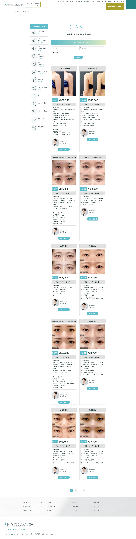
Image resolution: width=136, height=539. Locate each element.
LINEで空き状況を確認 (115, 6)
